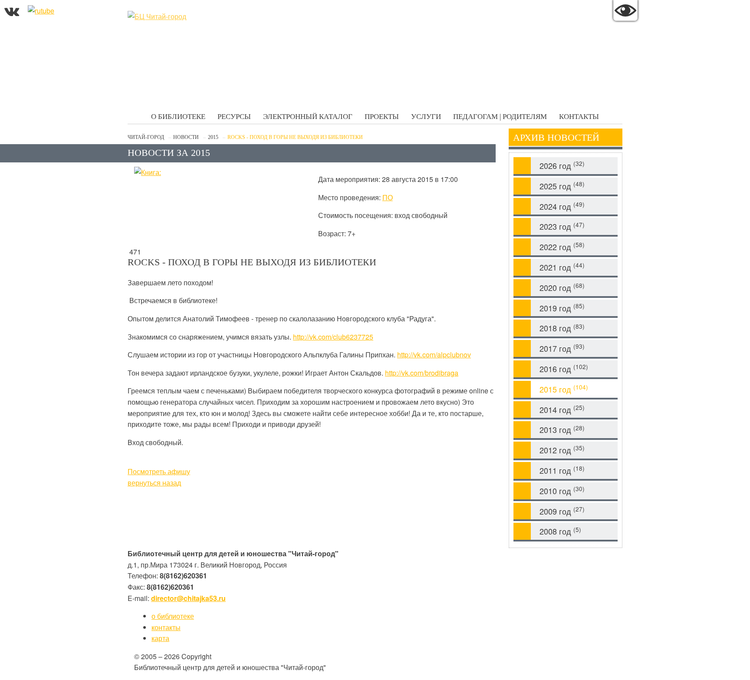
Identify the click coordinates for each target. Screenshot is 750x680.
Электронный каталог (307, 116)
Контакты (579, 116)
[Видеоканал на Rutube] (41, 10)
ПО (387, 197)
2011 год (562, 470)
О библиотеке (178, 116)
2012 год (562, 450)
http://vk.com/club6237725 (333, 337)
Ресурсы (234, 116)
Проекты (382, 116)
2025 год (562, 185)
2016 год (563, 368)
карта (160, 638)
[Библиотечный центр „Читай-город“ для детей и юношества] (193, 16)
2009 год (562, 511)
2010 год (562, 490)
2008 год (560, 531)
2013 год (562, 430)
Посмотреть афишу (159, 471)
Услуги (426, 116)
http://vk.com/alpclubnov (434, 355)
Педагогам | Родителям (500, 116)
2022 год (562, 246)
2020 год (562, 287)
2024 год (562, 206)
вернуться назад (154, 483)
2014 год (562, 409)
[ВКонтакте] (11, 10)
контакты (166, 627)
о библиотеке (172, 616)
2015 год (563, 389)
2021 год (562, 267)
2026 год (562, 165)
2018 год (562, 328)
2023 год (562, 226)
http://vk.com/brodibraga (421, 373)
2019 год (562, 308)
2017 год (562, 348)
